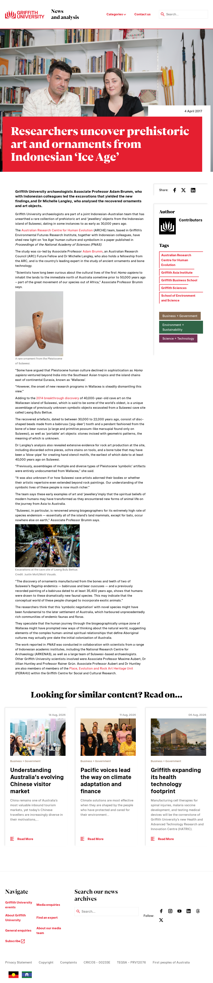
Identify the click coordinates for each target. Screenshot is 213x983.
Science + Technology (178, 338)
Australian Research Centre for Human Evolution (57, 230)
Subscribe (13, 941)
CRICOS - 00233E (97, 962)
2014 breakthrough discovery (57, 398)
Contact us (142, 14)
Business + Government (179, 316)
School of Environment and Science (178, 298)
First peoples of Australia (171, 962)
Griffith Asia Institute (177, 272)
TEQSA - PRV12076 (131, 962)
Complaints (68, 962)
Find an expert (47, 918)
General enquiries (18, 930)
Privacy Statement (18, 962)
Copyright (46, 962)
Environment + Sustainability (173, 327)
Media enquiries (48, 905)
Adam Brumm (93, 251)
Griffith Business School (179, 280)
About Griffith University (15, 917)
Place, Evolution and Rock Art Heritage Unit (101, 668)
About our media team (48, 930)
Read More (25, 839)
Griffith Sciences (174, 288)
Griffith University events (18, 904)
